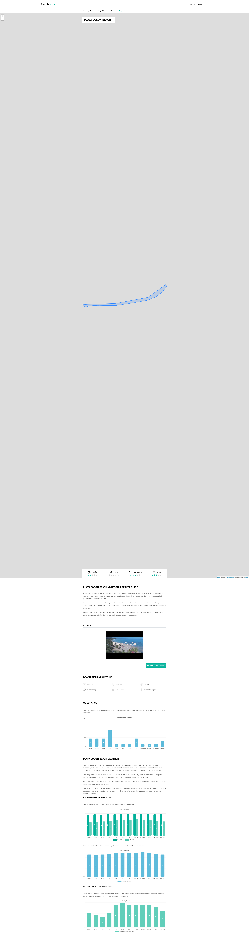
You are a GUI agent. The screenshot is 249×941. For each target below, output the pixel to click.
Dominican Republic (97, 11)
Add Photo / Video (157, 666)
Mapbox (247, 577)
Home (192, 4)
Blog (200, 4)
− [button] (2, 19)
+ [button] (2, 16)
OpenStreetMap (230, 577)
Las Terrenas (112, 11)
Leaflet (218, 577)
